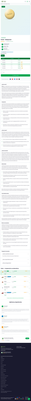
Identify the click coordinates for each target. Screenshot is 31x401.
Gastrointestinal (3, 378)
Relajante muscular (3, 386)
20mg (3, 55)
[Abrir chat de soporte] (29, 399)
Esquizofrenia (3, 374)
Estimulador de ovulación (4, 375)
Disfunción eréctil (3, 369)
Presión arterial (3, 383)
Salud (1, 388)
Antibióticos (2, 358)
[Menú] (29, 1)
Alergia (2, 357)
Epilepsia (2, 372)
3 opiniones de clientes (10, 41)
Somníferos (2, 389)
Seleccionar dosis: (4, 53)
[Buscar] (25, 1)
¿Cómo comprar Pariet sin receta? (7, 259)
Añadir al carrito (16, 75)
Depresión (2, 366)
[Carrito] (27, 1)
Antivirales (2, 360)
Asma (1, 363)
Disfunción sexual (3, 371)
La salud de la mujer (3, 380)
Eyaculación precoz (3, 377)
